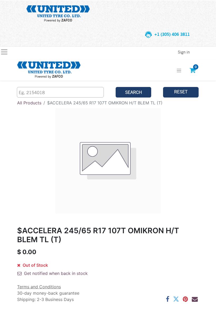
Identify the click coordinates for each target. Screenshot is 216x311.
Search (133, 92)
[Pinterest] (185, 299)
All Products (29, 102)
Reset (181, 91)
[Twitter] (176, 299)
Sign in (184, 52)
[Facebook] (167, 299)
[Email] (195, 299)
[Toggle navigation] (179, 70)
